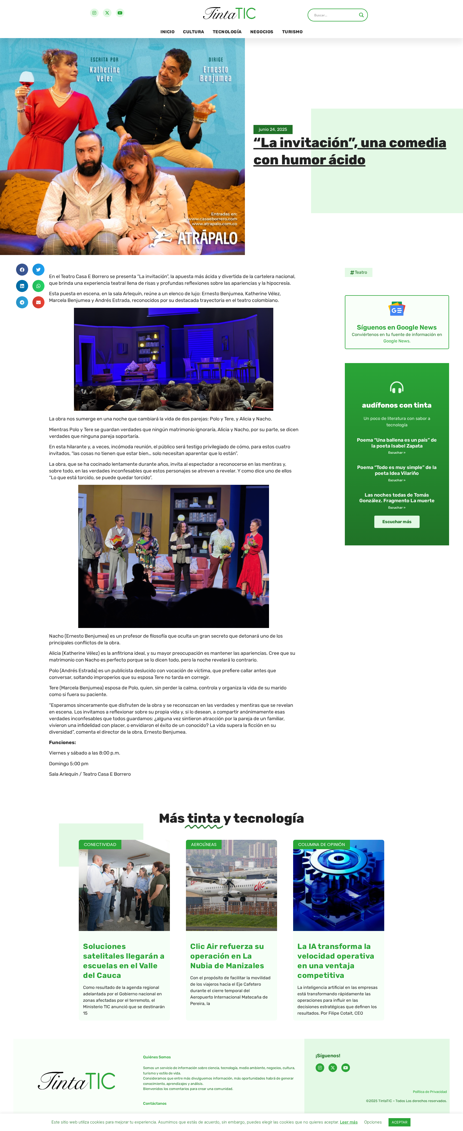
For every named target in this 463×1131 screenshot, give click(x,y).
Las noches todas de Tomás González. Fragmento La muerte (397, 498)
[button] (22, 270)
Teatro (361, 272)
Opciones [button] (373, 1122)
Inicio (167, 31)
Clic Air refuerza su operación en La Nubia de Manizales (227, 956)
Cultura (193, 31)
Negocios (262, 31)
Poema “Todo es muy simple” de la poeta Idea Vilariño (396, 470)
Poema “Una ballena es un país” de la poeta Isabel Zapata (397, 443)
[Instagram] (94, 13)
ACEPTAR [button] (399, 1122)
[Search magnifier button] (361, 15)
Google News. (396, 340)
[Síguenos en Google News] (396, 308)
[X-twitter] (107, 13)
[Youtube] (120, 13)
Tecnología (227, 31)
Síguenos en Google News (397, 327)
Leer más (349, 1122)
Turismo (292, 31)
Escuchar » (396, 452)
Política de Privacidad (430, 1092)
